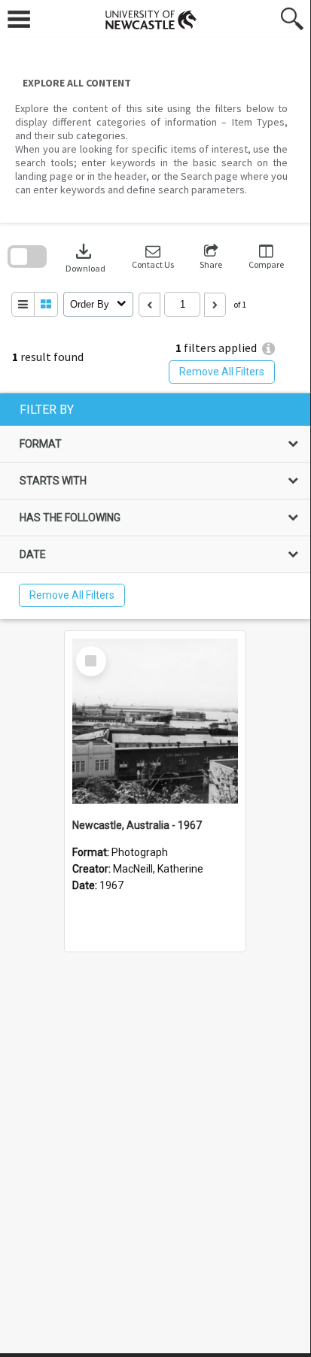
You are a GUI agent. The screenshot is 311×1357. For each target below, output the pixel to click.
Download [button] (85, 257)
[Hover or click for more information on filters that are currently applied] (268, 349)
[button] (152, 257)
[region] (155, 506)
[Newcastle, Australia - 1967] (155, 721)
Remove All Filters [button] (221, 372)
